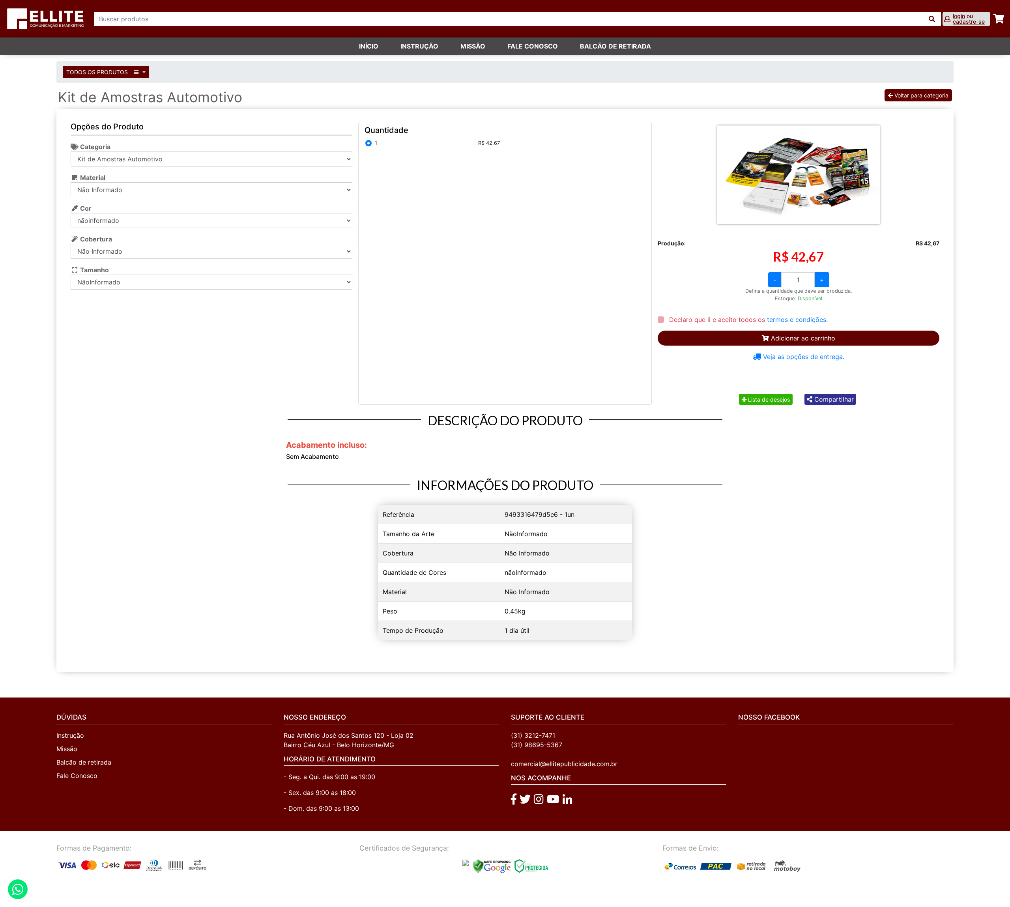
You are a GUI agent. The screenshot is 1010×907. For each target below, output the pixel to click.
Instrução (419, 46)
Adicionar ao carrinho (802, 338)
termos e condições (796, 320)
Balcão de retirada (83, 762)
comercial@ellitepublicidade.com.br (564, 764)
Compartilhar (833, 399)
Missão (472, 46)
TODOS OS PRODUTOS (97, 72)
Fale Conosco (76, 776)
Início (368, 46)
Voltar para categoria (920, 95)
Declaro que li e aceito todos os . (747, 320)
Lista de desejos (768, 399)
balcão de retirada (615, 46)
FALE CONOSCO (532, 46)
